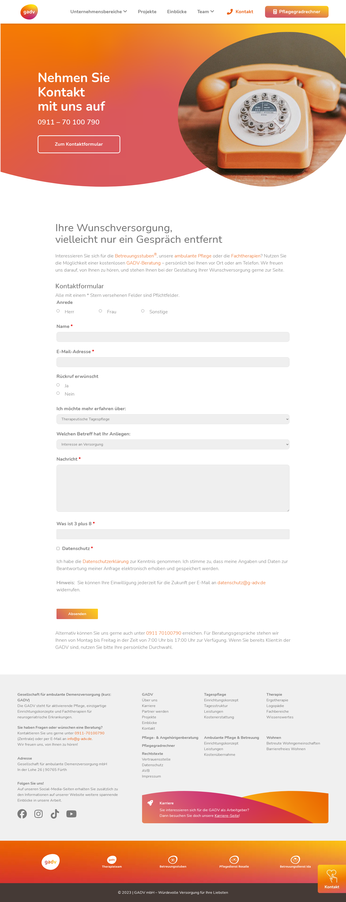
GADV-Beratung (143, 263)
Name (64, 326)
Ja (66, 386)
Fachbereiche (277, 711)
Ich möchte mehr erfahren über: (91, 408)
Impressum (151, 776)
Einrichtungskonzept (221, 700)
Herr (69, 312)
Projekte (147, 11)
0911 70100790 (163, 633)
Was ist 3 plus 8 (75, 523)
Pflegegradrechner (158, 745)
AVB (146, 770)
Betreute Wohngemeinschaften (293, 743)
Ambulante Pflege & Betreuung (231, 737)
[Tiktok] (55, 814)
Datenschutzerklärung (106, 561)
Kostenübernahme (219, 754)
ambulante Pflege (193, 256)
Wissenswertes (280, 717)
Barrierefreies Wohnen (286, 749)
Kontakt (244, 11)
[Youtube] (71, 814)
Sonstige (158, 312)
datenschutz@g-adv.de (241, 582)
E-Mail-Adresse (75, 351)
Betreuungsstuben (136, 256)
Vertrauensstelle (156, 759)
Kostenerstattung (219, 717)
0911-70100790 (89, 733)
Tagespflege (215, 694)
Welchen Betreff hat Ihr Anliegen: (93, 434)
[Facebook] (22, 814)
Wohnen (273, 737)
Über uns (149, 700)
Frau (111, 312)
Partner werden (155, 711)
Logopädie (275, 705)
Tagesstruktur (216, 705)
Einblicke (177, 11)
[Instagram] (38, 814)
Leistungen (213, 711)
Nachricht (68, 459)
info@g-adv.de (79, 738)
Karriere (149, 705)
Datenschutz (77, 548)
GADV (147, 694)
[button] (10, 891)
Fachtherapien (246, 256)
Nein (69, 394)
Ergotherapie (277, 700)
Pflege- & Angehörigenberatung (170, 737)
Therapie (274, 694)
